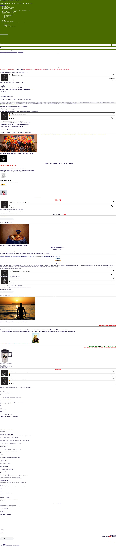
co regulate (37, 102)
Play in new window (6, 82)
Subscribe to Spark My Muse (27, 122)
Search (114, 45)
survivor (41, 103)
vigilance (65, 103)
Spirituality (20, 102)
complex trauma (49, 102)
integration (31, 296)
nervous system (100, 102)
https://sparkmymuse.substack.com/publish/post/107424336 (11, 87)
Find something (2, 43)
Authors (12, 102)
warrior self (68, 103)
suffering (38, 103)
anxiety (23, 296)
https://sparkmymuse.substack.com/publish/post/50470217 (18, 124)
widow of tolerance (73, 103)
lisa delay (35, 296)
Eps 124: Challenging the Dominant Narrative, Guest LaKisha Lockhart (16, 153)
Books (14, 102)
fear (29, 296)
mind (37, 296)
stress (30, 103)
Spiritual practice (21, 103)
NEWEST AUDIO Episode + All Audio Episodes (9, 12)
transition (66, 296)
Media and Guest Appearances (8, 16)
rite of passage (40, 296)
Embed (22, 82)
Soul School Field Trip (55, 296)
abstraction (20, 296)
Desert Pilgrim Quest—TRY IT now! (7, 8)
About (9, 14)
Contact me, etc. (13, 22)
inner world (82, 102)
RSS (21, 122)
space (59, 296)
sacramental (44, 296)
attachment (23, 102)
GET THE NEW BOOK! (8, 7)
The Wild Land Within (46, 103)
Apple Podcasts (10, 122)
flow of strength (70, 102)
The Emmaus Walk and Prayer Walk (5, 463)
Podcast (17, 102)
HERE (17, 170)
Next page (4, 544)
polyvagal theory (109, 102)
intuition (91, 102)
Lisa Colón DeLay (95, 102)
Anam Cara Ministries (26, 327)
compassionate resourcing (42, 102)
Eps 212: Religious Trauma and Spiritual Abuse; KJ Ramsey (14, 106)
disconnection (54, 102)
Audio (1, 102)
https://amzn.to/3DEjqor (11, 109)
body (30, 102)
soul (47, 296)
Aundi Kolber (27, 102)
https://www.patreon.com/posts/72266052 (15, 126)
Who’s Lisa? (3, 13)
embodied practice (58, 102)
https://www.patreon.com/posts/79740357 (25, 89)
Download (10, 82)
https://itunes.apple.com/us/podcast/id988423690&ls (23, 99)
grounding (75, 102)
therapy (51, 103)
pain (106, 102)
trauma (59, 103)
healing (79, 102)
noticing (104, 102)
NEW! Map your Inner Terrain (16, 10)
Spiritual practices (26, 103)
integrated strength (86, 102)
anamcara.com (2, 529)
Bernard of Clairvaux (4, 480)
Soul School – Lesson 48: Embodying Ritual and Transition (13, 245)
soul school (49, 296)
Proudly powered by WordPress (14, 545)
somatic (13, 103)
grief (73, 102)
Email (17, 122)
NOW (7, 17)
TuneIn (19, 122)
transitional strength (55, 103)
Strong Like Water (20, 69)
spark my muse (17, 103)
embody (27, 296)
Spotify (14, 122)
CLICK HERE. (38, 197)
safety (113, 102)
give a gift (5, 19)
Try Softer (47, 69)
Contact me (6, 24)
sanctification (2, 103)
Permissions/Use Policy (10, 26)
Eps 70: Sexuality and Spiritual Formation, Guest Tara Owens (14, 321)
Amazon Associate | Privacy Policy (5, 545)
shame (5, 103)
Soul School (17, 296)
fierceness (66, 102)
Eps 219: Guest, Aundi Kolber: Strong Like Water (11, 52)
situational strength (9, 103)
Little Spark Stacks (7, 21)
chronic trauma (33, 102)
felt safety (63, 102)
